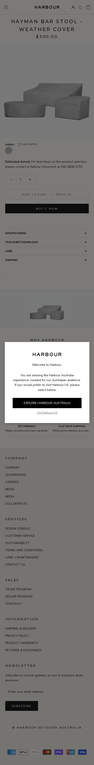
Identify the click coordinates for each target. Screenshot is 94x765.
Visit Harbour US (47, 412)
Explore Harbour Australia (47, 403)
